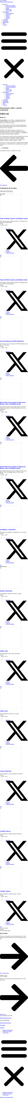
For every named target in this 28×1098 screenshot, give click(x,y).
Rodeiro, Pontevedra (6, 591)
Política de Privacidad (8, 1030)
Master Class (9, 9)
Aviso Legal (5, 1032)
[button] (14, 55)
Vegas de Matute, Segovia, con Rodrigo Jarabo (14, 218)
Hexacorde (8, 14)
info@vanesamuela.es (5, 1018)
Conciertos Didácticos (11, 6)
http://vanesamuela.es (5, 1022)
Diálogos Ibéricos (10, 13)
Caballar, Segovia (5, 831)
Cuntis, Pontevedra (5, 771)
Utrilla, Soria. (4, 651)
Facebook (2, 1025)
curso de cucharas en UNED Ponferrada (12, 341)
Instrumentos (6, 22)
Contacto (5, 24)
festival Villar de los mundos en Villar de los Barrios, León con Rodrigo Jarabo (13, 467)
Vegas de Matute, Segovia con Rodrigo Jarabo (13, 279)
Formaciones (6, 12)
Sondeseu (8, 17)
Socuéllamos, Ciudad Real (7, 529)
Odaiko (7, 15)
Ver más (2, 929)
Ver (1, 255)
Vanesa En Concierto (10, 5)
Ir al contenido (3, 0)
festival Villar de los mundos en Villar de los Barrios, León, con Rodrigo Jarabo (13, 403)
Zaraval (7, 18)
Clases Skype (9, 10)
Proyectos (5, 4)
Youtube (2, 1027)
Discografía (5, 21)
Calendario (5, 19)
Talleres (7, 8)
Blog (4, 23)
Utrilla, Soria (4, 711)
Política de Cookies (7, 1031)
